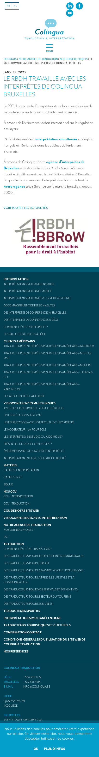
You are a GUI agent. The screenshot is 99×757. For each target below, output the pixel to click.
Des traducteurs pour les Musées (28, 604)
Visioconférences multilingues (30, 403)
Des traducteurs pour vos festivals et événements (41, 589)
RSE (6, 537)
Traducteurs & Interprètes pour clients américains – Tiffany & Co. (48, 374)
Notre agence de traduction (27, 525)
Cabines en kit (13, 477)
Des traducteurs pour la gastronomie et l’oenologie (43, 570)
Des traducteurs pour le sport (26, 563)
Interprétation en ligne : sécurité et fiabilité (35, 458)
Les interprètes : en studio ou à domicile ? (33, 437)
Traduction (14, 544)
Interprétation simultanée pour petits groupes (37, 298)
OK (36, 749)
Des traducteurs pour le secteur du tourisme (37, 597)
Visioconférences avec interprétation (35, 518)
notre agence (14, 186)
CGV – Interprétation (18, 496)
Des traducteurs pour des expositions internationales (43, 556)
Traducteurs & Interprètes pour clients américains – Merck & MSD (48, 355)
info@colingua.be (36, 687)
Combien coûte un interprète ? (26, 327)
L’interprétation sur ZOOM (23, 415)
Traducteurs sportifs (22, 611)
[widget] (49, 48)
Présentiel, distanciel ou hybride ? (28, 444)
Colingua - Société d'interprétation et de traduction (50, 29)
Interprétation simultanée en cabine (29, 284)
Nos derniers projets (18, 530)
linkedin (70, 6)
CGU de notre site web (21, 511)
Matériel (11, 465)
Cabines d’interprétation (21, 470)
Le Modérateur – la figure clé (25, 429)
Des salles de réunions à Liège (25, 334)
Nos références (16, 651)
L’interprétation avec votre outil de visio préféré (39, 422)
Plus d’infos (54, 749)
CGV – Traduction (16, 503)
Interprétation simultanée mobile (27, 291)
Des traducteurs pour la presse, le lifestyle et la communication (39, 580)
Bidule (8, 484)
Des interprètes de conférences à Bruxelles (35, 313)
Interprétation (16, 279)
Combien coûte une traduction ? (28, 549)
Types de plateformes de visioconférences (34, 408)
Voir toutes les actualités (26, 208)
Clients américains (19, 341)
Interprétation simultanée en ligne (32, 618)
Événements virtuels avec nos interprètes (34, 451)
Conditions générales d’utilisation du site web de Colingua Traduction (44, 642)
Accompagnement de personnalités (29, 305)
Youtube (69, 13)
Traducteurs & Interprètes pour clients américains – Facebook (49, 346)
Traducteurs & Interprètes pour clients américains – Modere (47, 365)
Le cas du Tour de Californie (24, 396)
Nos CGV (10, 492)
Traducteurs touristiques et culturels (37, 625)
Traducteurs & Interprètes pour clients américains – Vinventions (42, 386)
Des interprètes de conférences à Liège (31, 320)
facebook (79, 6)
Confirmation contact (23, 632)
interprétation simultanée (56, 139)
